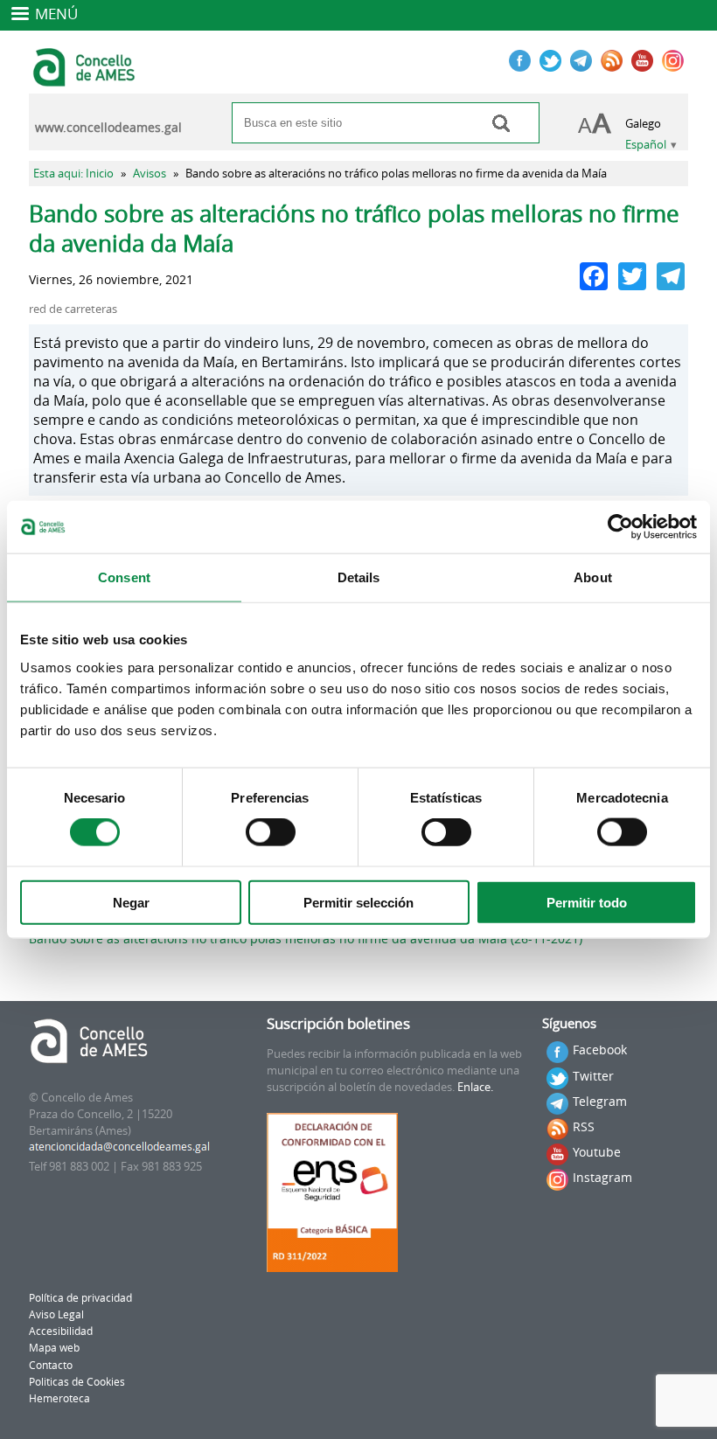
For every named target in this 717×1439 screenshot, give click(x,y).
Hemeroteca (59, 1398)
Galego (643, 123)
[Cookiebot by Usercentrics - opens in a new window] (620, 527)
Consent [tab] (124, 577)
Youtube (597, 1152)
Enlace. (475, 1087)
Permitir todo (586, 901)
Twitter (593, 1075)
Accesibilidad (61, 1331)
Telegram (600, 1101)
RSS (584, 1126)
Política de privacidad (80, 1297)
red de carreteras (73, 309)
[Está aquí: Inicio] (86, 79)
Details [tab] (359, 577)
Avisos (149, 173)
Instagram (602, 1177)
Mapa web (54, 1347)
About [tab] (593, 577)
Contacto (51, 1365)
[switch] (271, 832)
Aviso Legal (56, 1314)
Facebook (600, 1049)
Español (645, 144)
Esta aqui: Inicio (73, 173)
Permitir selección (358, 901)
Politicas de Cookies (77, 1381)
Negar (131, 901)
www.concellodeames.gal (108, 128)
